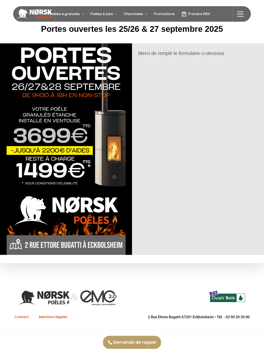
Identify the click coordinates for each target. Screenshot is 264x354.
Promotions (164, 14)
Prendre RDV (199, 14)
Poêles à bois (102, 14)
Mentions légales (53, 317)
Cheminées (133, 14)
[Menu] (240, 14)
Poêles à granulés (65, 14)
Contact (21, 317)
